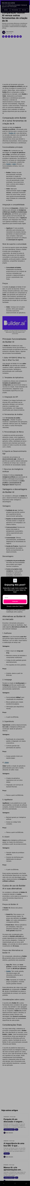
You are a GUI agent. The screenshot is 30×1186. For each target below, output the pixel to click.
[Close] (27, 578)
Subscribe (15, 601)
